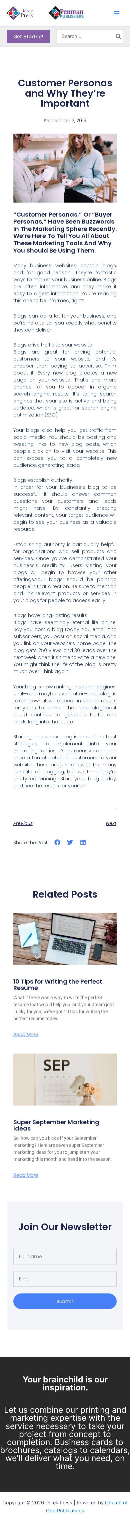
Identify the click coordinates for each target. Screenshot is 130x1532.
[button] (28, 36)
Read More (25, 1034)
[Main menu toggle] (116, 13)
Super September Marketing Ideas (56, 1125)
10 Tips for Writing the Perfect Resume (57, 984)
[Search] (118, 37)
